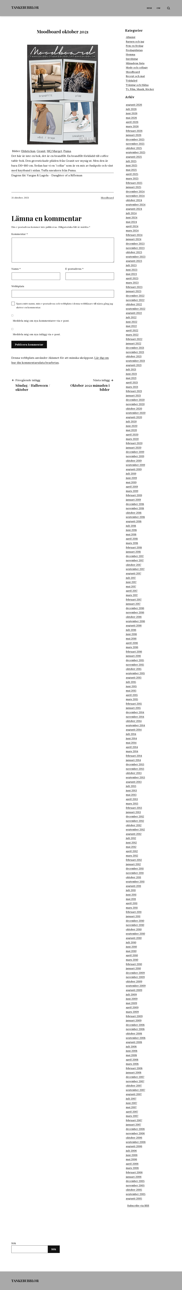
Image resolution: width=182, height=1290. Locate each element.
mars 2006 (132, 1168)
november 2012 (135, 820)
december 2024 (135, 191)
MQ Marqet (54, 151)
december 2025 (135, 139)
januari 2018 (133, 551)
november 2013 (135, 768)
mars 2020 (132, 438)
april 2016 (132, 643)
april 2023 (132, 278)
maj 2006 (131, 1159)
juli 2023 (131, 265)
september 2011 (135, 881)
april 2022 (132, 330)
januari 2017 (133, 603)
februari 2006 (134, 1172)
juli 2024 (131, 213)
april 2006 (132, 1163)
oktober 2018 (133, 512)
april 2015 (132, 695)
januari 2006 (133, 1176)
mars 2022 (132, 334)
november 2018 (135, 508)
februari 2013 (134, 807)
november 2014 (135, 716)
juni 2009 (131, 998)
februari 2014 (134, 755)
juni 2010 (131, 946)
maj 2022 (131, 326)
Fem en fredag (134, 45)
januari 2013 (133, 812)
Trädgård (131, 80)
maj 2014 (131, 742)
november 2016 (135, 612)
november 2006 (135, 1133)
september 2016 (135, 621)
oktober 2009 (134, 981)
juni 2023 (131, 269)
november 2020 (135, 404)
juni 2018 (131, 530)
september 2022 (135, 308)
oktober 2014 (134, 721)
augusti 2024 (134, 208)
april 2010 (132, 955)
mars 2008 (132, 1063)
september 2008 (135, 1037)
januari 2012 (133, 864)
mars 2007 (132, 1115)
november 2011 (135, 872)
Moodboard (107, 197)
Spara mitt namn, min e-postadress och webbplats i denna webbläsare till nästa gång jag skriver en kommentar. (64, 305)
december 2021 (135, 347)
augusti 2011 (133, 886)
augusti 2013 (134, 781)
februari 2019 (134, 495)
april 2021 (132, 382)
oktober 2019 (134, 460)
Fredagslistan (134, 50)
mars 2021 (132, 386)
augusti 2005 (134, 1198)
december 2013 (135, 764)
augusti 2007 (134, 1094)
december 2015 (135, 660)
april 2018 (132, 538)
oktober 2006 (134, 1137)
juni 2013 (131, 790)
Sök (13, 1243)
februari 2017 (134, 599)
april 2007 (132, 1111)
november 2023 (135, 248)
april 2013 (132, 799)
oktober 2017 (133, 564)
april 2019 (132, 486)
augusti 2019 (134, 469)
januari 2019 (133, 499)
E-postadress (74, 268)
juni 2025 (131, 165)
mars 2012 (132, 855)
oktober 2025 (134, 148)
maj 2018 (131, 534)
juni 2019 (131, 478)
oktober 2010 (134, 929)
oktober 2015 (133, 668)
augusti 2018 (133, 521)
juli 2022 (131, 317)
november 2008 (135, 1029)
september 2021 (135, 360)
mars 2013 (132, 803)
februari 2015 (134, 703)
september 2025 (135, 152)
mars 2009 (132, 1011)
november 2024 (135, 195)
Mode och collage (137, 67)
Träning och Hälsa (137, 85)
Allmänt (130, 37)
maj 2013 (131, 794)
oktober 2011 (133, 877)
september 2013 (135, 777)
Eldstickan (28, 151)
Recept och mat (135, 76)
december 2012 (135, 816)
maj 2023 (131, 274)
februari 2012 (134, 859)
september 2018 (135, 517)
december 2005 (135, 1181)
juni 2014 (131, 738)
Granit (41, 151)
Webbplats (17, 286)
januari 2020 (133, 447)
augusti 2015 (133, 677)
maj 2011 (131, 899)
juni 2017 (131, 582)
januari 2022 (133, 343)
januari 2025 (133, 187)
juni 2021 (131, 373)
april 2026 (132, 122)
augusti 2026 (134, 104)
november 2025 (135, 143)
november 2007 (135, 1081)
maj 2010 (131, 951)
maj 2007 (131, 1107)
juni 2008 (131, 1050)
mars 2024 (132, 230)
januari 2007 (133, 1124)
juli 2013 (131, 786)
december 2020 (135, 399)
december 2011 (135, 868)
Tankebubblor (25, 7)
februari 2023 (134, 287)
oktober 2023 (134, 252)
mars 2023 (132, 282)
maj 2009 (131, 1003)
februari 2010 (134, 964)
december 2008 (135, 1024)
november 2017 (135, 560)
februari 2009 (134, 1016)
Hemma (130, 54)
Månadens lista (135, 63)
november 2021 (135, 352)
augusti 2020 (134, 417)
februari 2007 (134, 1120)
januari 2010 (133, 968)
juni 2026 (131, 113)
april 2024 (132, 226)
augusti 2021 (133, 365)
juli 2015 (131, 682)
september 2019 (135, 464)
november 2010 (135, 925)
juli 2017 (131, 577)
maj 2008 (131, 1055)
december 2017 (135, 556)
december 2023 (135, 243)
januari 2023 (133, 291)
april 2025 (132, 174)
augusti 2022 (134, 313)
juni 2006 (131, 1155)
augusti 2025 (134, 156)
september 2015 (135, 673)
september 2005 (135, 1194)
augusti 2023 (134, 260)
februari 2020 (134, 443)
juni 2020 (131, 425)
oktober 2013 (134, 773)
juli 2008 (131, 1046)
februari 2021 (134, 391)
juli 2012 (131, 838)
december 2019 (135, 451)
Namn (16, 268)
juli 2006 (131, 1150)
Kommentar (19, 234)
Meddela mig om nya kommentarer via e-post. (41, 320)
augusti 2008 (134, 1042)
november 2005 (135, 1185)
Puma (67, 151)
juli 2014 (131, 734)
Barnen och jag (135, 41)
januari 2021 (133, 395)
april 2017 (131, 590)
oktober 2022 (134, 304)
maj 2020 (131, 430)
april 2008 (132, 1059)
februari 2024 (134, 234)
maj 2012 (131, 846)
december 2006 (135, 1129)
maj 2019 (131, 482)
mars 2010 (132, 959)
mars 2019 (132, 491)
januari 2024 (133, 239)
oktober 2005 (134, 1189)
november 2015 (135, 664)
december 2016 (135, 608)
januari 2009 (133, 1020)
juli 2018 (131, 525)
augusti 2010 (134, 938)
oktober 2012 (133, 825)
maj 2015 (131, 690)
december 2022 (135, 295)
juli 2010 (131, 942)
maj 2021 (131, 378)
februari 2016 (134, 651)
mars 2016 (132, 647)
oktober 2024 (134, 200)
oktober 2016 (134, 616)
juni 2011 (131, 894)
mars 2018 (132, 543)
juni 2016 (131, 634)
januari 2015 (133, 707)
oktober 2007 (134, 1085)
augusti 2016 (134, 625)
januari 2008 (133, 1072)
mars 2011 (132, 907)
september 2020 (135, 412)
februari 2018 (134, 547)
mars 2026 (132, 126)
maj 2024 (131, 221)
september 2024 (135, 204)
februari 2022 (134, 339)
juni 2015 (131, 686)
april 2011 (131, 903)
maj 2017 (131, 586)
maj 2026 (131, 117)
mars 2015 (132, 699)
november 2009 (135, 977)
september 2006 (136, 1142)
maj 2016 (131, 638)
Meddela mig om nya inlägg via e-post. (36, 334)
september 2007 (135, 1090)
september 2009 (136, 985)
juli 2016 (131, 629)
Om (158, 8)
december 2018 (135, 504)
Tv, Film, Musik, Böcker (140, 89)
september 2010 (135, 933)
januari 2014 (133, 760)
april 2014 (132, 747)
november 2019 (135, 456)
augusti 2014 (134, 729)
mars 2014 (132, 751)
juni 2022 (131, 321)
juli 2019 (131, 473)
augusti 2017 (133, 573)
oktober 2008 (134, 1033)
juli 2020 (131, 421)
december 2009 (135, 972)
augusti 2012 (133, 833)
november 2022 (135, 300)
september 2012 (135, 829)
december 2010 (135, 920)
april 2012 (132, 851)
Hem (149, 8)
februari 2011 (133, 911)
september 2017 (135, 569)
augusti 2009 (134, 990)
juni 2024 (131, 217)
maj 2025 (131, 169)
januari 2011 (133, 916)
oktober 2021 (133, 356)
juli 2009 (131, 994)
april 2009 (132, 1007)
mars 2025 (132, 178)
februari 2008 (134, 1068)
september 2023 (135, 256)
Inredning (132, 58)
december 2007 (135, 1076)
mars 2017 (132, 595)
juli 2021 (131, 369)
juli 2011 (131, 890)
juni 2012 (131, 842)
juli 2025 (131, 161)
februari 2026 (134, 130)
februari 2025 (134, 182)
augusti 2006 (134, 1146)
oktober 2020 (134, 408)
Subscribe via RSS (138, 1205)
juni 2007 (131, 1103)
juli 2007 (131, 1098)
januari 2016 (133, 655)
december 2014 (135, 712)
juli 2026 (131, 109)
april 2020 (132, 434)
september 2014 (135, 725)
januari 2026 (133, 135)
